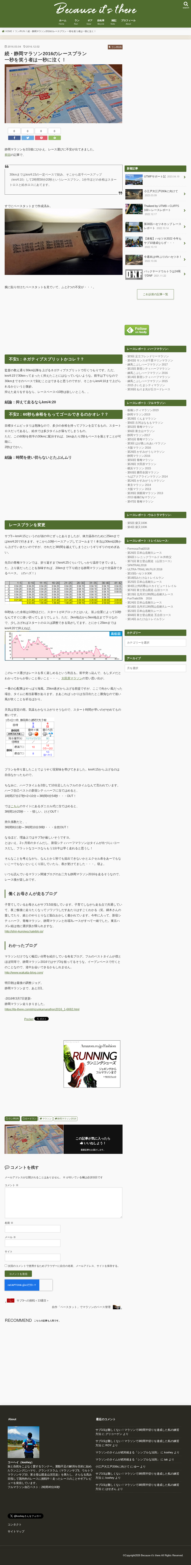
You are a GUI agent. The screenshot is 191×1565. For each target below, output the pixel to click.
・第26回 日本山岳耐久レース (143, 552)
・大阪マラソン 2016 (138, 447)
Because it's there (150, 1555)
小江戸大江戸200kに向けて (161, 193)
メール (10, 1237)
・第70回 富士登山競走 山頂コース (146, 590)
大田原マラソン (71, 678)
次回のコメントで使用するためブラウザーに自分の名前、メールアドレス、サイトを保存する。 (64, 1265)
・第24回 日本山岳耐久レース (143, 602)
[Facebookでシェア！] (14, 137)
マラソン (47, 1118)
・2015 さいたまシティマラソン (145, 385)
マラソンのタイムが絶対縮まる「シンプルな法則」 (128, 1452)
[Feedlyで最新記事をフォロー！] (54, 137)
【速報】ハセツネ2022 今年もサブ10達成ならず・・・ (162, 242)
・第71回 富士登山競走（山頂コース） (149, 561)
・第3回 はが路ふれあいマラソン (145, 443)
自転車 (100, 22)
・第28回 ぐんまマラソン (140, 418)
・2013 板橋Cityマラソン (140, 497)
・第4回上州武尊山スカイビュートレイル (150, 585)
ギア (90, 22)
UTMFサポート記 (161, 176)
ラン (77, 22)
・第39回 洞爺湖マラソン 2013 (144, 493)
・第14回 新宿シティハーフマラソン (147, 377)
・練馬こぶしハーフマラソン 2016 (146, 372)
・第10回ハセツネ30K (138, 573)
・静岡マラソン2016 (137, 455)
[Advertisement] (64, 321)
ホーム (63, 22)
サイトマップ (16, 1531)
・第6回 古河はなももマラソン (144, 422)
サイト (8, 1251)
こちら (15, 806)
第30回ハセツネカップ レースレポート (162, 226)
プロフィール (128, 22)
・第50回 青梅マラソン (139, 459)
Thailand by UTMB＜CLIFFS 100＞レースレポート (161, 210)
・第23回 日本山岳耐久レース (143, 610)
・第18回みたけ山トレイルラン (144, 577)
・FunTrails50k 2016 (138, 598)
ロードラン (30, 1118)
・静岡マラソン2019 (137, 414)
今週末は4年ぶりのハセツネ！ (163, 259)
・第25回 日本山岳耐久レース (143, 581)
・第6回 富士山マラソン (140, 431)
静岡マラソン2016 (66, 1118)
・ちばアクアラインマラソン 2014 (146, 476)
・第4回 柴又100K (136, 527)
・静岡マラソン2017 (137, 435)
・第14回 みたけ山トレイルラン (145, 619)
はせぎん (111, 1488)
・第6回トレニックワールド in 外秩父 (148, 557)
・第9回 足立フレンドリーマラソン (147, 356)
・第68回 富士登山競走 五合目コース (148, 615)
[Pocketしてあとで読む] (41, 137)
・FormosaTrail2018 (137, 548)
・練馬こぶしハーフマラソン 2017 (146, 364)
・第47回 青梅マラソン (139, 501)
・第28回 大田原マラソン (140, 464)
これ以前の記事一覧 (155, 294)
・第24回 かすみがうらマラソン (145, 480)
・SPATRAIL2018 (135, 565)
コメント (11, 1185)
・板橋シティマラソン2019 (142, 410)
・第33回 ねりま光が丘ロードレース (147, 389)
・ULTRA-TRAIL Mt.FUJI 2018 (143, 569)
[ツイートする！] (27, 137)
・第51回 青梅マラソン (139, 439)
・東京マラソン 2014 (138, 484)
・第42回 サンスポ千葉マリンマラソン (149, 360)
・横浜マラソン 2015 (138, 468)
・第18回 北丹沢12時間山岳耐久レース (149, 606)
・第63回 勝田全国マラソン (142, 472)
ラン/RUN (14, 1118)
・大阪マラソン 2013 (138, 489)
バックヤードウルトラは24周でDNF (162, 273)
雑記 (114, 22)
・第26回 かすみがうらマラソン (145, 451)
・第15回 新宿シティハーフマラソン (147, 368)
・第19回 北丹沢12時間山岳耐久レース (149, 594)
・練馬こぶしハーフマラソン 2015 (146, 381)
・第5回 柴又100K (136, 522)
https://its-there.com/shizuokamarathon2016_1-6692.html (42, 1009)
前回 (8, 154)
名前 (9, 1222)
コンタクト (15, 1524)
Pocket (28, 1019)
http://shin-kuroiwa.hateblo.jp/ (24, 931)
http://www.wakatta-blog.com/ (24, 972)
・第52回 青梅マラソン (139, 426)
